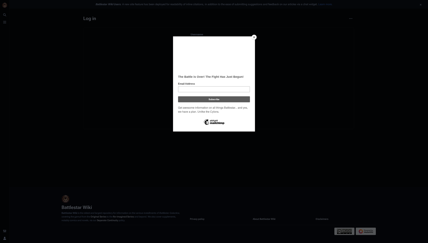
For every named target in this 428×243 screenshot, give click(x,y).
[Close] (254, 37)
